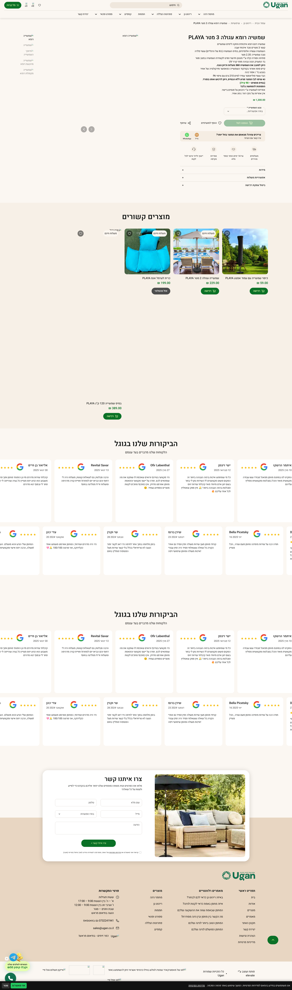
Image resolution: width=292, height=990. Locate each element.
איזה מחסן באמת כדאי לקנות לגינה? (203, 904)
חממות (158, 910)
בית (253, 897)
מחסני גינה (156, 897)
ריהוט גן (247, 23)
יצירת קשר (249, 929)
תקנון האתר (248, 923)
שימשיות (235, 23)
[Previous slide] (92, 129)
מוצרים (251, 910)
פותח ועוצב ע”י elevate (246, 974)
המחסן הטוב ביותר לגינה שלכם (205, 923)
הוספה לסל (242, 123)
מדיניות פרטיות (246, 942)
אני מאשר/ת (18, 985)
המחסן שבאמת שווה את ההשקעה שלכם (200, 910)
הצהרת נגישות (247, 936)
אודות (252, 904)
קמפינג (158, 929)
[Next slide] (84, 129)
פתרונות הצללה (153, 923)
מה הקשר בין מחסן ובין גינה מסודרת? (202, 917)
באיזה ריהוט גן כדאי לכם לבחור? (205, 897)
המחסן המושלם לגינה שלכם (207, 929)
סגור (5, 985)
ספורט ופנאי (155, 917)
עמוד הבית (260, 23)
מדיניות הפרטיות (115, 852)
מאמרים (250, 917)
